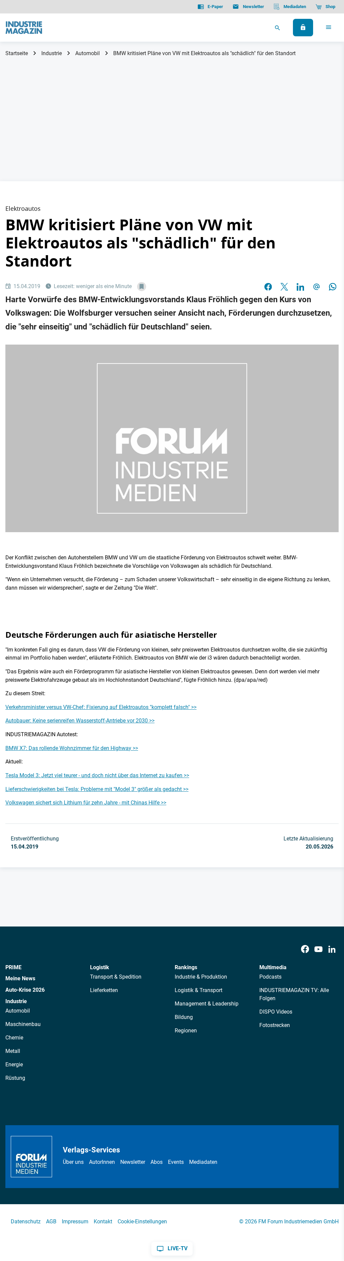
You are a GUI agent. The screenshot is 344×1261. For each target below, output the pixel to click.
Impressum (75, 1221)
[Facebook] (305, 949)
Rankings (186, 967)
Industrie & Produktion (201, 977)
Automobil (87, 53)
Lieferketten (104, 990)
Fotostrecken (274, 1025)
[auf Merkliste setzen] (141, 286)
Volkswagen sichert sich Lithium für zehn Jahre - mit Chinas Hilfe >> (85, 802)
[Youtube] (318, 949)
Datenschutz (26, 1221)
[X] (284, 287)
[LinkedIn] (300, 287)
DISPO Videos (275, 1012)
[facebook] (268, 287)
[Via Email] (316, 287)
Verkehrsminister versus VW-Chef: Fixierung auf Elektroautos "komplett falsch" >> (101, 707)
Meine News (20, 978)
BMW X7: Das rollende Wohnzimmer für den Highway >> (71, 748)
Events (176, 1162)
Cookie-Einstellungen (142, 1221)
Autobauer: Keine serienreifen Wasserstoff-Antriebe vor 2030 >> (80, 720)
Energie (14, 1064)
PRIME (13, 967)
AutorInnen (102, 1162)
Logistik (99, 967)
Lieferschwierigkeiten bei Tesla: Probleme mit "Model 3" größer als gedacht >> (96, 789)
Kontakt (103, 1221)
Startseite (16, 53)
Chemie (14, 1037)
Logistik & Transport (198, 990)
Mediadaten (203, 1162)
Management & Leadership (207, 1003)
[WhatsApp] (333, 287)
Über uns (73, 1162)
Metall (12, 1051)
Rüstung (15, 1078)
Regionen (186, 1030)
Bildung (184, 1017)
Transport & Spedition (115, 977)
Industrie (51, 53)
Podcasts (270, 977)
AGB (51, 1221)
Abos (156, 1162)
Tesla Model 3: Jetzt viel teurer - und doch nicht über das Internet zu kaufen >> (97, 775)
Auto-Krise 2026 (25, 990)
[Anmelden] (303, 27)
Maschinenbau (23, 1024)
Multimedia (273, 967)
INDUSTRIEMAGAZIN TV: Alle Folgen (294, 994)
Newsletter (132, 1162)
